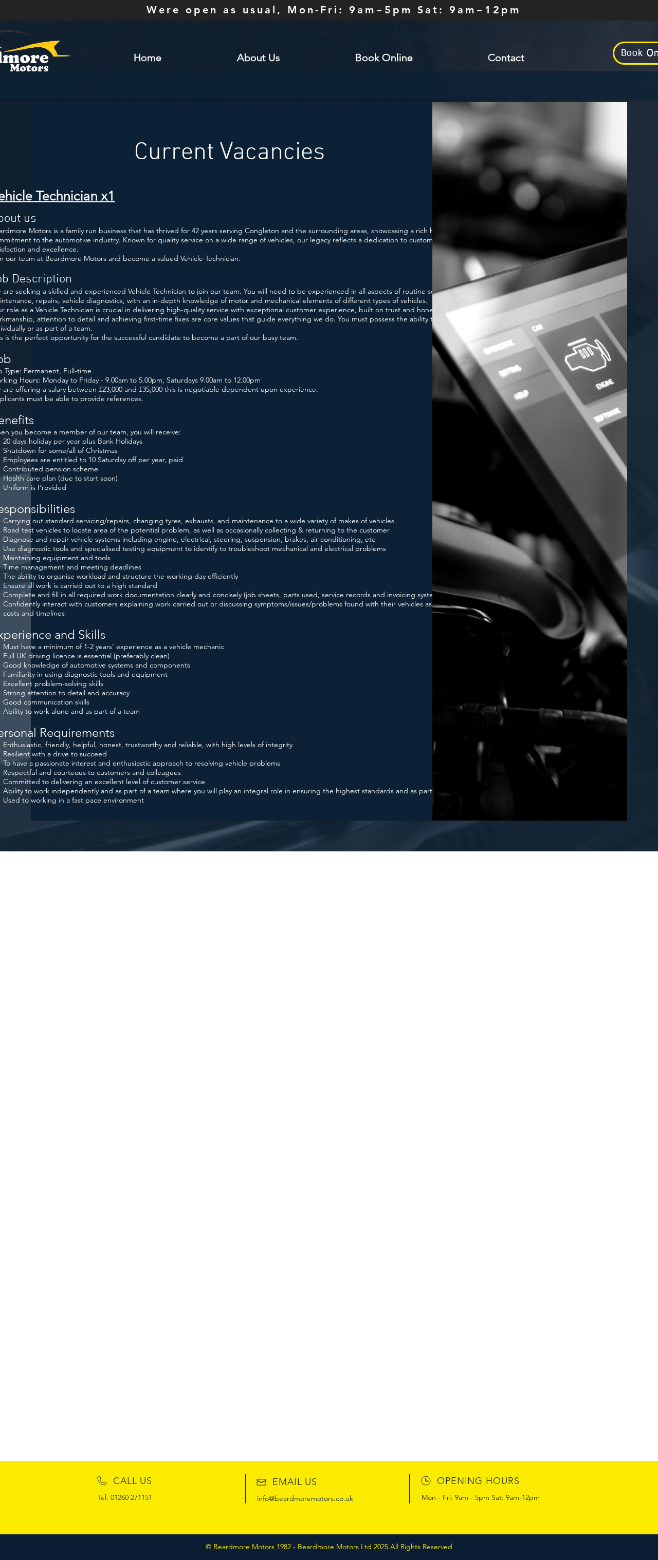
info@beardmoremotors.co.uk (305, 1498)
